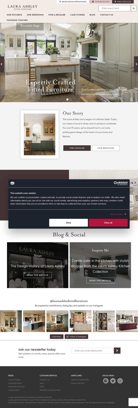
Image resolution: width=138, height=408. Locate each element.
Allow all (108, 223)
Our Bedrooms (35, 14)
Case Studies (77, 14)
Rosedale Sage (30, 25)
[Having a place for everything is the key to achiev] (104, 321)
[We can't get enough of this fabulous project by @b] (81, 321)
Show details (116, 214)
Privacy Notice (77, 383)
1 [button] (67, 99)
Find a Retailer (57, 14)
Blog (92, 14)
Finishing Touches (17, 20)
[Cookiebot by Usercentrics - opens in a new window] (116, 183)
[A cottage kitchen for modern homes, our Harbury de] (57, 321)
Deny (68, 223)
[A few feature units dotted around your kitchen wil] (11, 321)
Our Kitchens (14, 14)
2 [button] (71, 99)
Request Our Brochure (50, 390)
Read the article (37, 275)
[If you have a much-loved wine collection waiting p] (127, 321)
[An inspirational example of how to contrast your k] (34, 321)
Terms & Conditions (80, 380)
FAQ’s (42, 387)
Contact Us (106, 14)
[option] (69, 59)
